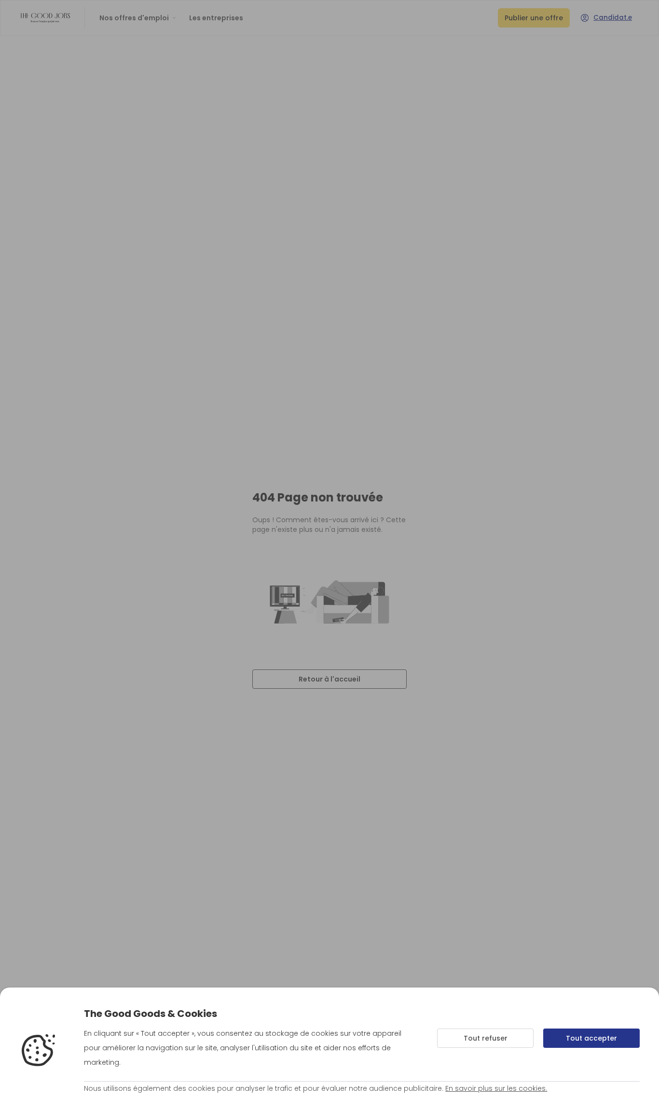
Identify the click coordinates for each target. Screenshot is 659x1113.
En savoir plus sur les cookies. (496, 1088)
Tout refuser (486, 1038)
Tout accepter (591, 1038)
